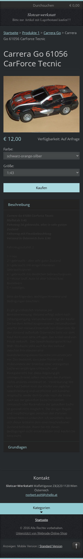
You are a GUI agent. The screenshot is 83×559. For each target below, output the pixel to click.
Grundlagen (17, 447)
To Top (76, 546)
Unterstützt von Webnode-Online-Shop (41, 533)
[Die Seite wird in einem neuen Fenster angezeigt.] (41, 104)
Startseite (10, 32)
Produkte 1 (31, 32)
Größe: (8, 166)
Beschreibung (19, 204)
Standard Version (50, 546)
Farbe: (8, 149)
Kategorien (41, 507)
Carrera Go (52, 32)
